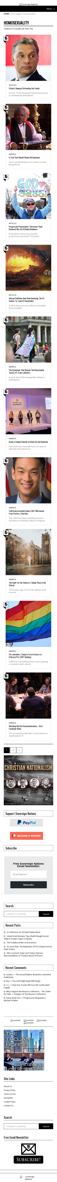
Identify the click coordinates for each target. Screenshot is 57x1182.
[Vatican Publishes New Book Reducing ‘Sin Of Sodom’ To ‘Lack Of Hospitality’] (28, 267)
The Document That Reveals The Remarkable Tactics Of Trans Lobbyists (26, 371)
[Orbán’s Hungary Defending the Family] (28, 57)
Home (6, 14)
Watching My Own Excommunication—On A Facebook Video (26, 727)
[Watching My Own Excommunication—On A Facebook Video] (28, 695)
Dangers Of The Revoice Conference (30, 994)
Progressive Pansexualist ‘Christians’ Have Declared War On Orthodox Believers (25, 228)
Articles (12, 85)
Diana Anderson (13, 998)
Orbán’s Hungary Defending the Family (24, 88)
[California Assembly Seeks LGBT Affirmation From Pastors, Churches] (28, 480)
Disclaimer (8, 1098)
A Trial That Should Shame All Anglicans (24, 157)
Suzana (9, 974)
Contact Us (8, 1105)
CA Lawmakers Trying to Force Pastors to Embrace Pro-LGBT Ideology (25, 656)
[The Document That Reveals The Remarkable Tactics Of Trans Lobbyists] (28, 339)
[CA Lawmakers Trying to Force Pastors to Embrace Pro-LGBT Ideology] (28, 623)
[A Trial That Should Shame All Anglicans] (28, 126)
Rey (7, 981)
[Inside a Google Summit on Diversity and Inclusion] (28, 411)
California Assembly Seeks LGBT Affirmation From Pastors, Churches (26, 512)
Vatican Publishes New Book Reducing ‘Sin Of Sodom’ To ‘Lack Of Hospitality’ (26, 299)
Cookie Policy (9, 1101)
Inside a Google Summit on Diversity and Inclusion (28, 441)
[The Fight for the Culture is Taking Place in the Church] (28, 552)
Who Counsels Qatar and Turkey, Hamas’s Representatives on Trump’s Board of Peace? (23, 954)
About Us (8, 1086)
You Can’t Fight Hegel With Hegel (26, 981)
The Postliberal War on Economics (21, 942)
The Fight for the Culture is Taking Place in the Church (27, 584)
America (12, 154)
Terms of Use (10, 1094)
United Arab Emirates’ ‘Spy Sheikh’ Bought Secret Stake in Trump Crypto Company (26, 937)
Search (46, 914)
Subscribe (28, 885)
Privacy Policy (9, 1090)
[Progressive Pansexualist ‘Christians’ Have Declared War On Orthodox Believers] (28, 195)
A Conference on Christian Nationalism (23, 932)
